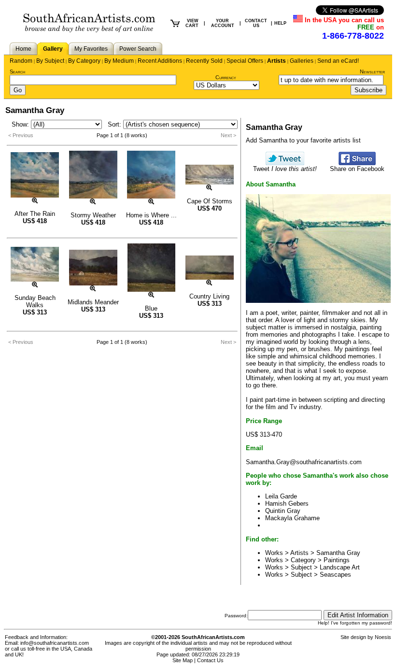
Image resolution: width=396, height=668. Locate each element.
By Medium (119, 60)
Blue (151, 308)
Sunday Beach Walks (35, 301)
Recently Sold (204, 60)
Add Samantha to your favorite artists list (303, 140)
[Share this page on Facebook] (357, 163)
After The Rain (34, 213)
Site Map (182, 660)
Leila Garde (281, 496)
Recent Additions (160, 60)
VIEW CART (191, 23)
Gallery (53, 48)
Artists (276, 60)
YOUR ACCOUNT (222, 23)
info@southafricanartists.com (54, 643)
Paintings (337, 560)
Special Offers (244, 60)
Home (23, 48)
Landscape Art (340, 567)
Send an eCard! (338, 60)
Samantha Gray (338, 552)
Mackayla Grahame (292, 518)
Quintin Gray (282, 510)
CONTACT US (256, 23)
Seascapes (335, 574)
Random (21, 60)
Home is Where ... (151, 215)
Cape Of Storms (209, 201)
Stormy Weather (93, 215)
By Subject (50, 60)
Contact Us (210, 660)
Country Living (209, 296)
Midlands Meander (93, 302)
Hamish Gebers (287, 503)
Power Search (137, 48)
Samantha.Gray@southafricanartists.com (304, 462)
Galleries (301, 60)
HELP (280, 23)
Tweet (285, 168)
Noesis (383, 637)
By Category (84, 60)
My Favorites (91, 48)
